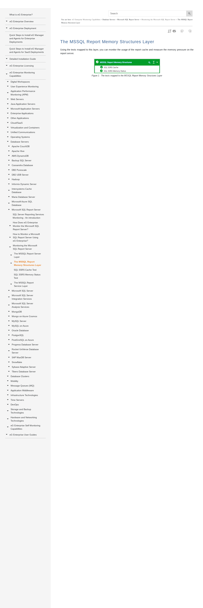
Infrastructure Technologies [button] (24, 395)
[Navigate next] (190, 31)
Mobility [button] (14, 381)
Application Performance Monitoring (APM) (23, 93)
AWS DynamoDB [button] (20, 156)
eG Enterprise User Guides (23, 434)
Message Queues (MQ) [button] (22, 385)
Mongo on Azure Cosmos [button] (24, 316)
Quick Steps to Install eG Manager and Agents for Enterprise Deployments (26, 38)
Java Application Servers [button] (23, 104)
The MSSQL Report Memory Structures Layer (27, 263)
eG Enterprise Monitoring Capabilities (22, 74)
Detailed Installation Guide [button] (23, 59)
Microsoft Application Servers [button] (25, 108)
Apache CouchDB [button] (20, 146)
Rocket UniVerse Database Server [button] (25, 351)
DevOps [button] (15, 404)
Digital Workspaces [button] (20, 81)
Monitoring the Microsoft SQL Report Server (25, 247)
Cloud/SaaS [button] (17, 123)
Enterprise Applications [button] (22, 113)
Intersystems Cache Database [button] (22, 190)
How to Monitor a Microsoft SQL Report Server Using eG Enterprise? (26, 237)
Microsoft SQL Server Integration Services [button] (22, 297)
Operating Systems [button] (20, 137)
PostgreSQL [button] (18, 335)
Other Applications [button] (20, 118)
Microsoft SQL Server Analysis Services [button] (22, 305)
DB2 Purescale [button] (19, 170)
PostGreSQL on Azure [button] (23, 340)
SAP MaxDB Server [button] (21, 357)
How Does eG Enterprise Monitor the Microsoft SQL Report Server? (26, 226)
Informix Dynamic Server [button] (24, 184)
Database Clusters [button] (20, 376)
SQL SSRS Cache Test (25, 270)
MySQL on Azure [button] (20, 326)
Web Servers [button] (17, 99)
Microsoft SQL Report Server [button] (26, 209)
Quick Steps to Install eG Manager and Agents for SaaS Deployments (26, 50)
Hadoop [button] (16, 179)
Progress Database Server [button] (25, 344)
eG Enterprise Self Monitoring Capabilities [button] (25, 427)
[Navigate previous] (183, 31)
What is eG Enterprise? (21, 14)
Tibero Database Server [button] (24, 371)
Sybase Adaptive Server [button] (24, 367)
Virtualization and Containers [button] (25, 127)
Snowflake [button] (17, 362)
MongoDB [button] (17, 311)
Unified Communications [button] (23, 132)
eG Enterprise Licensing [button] (22, 65)
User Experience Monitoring (25, 86)
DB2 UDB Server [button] (20, 174)
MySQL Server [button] (19, 321)
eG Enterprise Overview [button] (21, 21)
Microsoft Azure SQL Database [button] (22, 203)
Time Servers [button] (17, 400)
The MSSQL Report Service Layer (24, 284)
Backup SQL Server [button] (21, 160)
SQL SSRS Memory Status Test (27, 276)
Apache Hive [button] (18, 151)
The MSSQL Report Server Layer (27, 255)
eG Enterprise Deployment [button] (23, 28)
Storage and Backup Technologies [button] (21, 411)
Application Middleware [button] (22, 390)
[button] (7, 74)
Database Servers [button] (20, 141)
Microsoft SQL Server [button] (22, 290)
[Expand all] (169, 31)
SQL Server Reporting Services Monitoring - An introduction (28, 216)
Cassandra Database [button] (22, 165)
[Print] (176, 31)
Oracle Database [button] (20, 330)
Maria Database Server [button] (23, 197)
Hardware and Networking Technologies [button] (24, 419)
